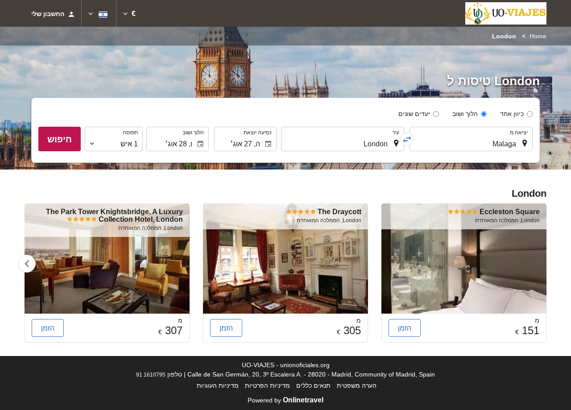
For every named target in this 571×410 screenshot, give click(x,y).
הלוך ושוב (465, 113)
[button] (129, 13)
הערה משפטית (357, 385)
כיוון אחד (512, 113)
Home (538, 36)
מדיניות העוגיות (218, 385)
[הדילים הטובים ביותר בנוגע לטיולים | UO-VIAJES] (505, 13)
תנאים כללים (313, 385)
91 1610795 (151, 374)
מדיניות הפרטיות (267, 385)
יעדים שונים (414, 113)
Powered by (285, 400)
